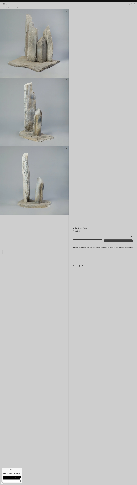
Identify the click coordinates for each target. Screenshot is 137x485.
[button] (131, 236)
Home (3, 7)
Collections (8, 7)
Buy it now (118, 240)
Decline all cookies (11, 480)
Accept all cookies (12, 477)
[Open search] (129, 4)
